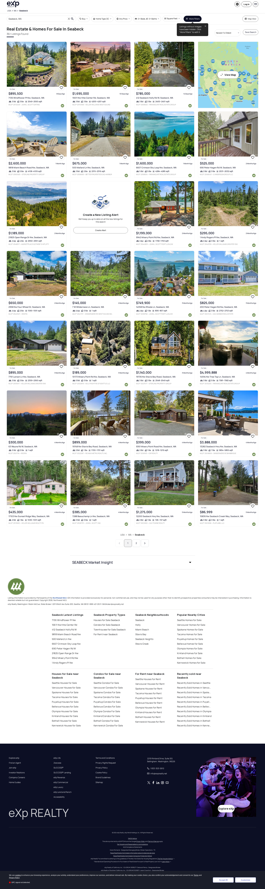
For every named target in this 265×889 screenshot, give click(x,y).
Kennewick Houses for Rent (150, 721)
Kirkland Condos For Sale (107, 716)
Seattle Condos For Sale (106, 682)
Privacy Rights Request (106, 763)
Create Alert (100, 230)
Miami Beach (142, 629)
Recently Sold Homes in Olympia (194, 711)
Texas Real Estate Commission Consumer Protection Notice (132, 856)
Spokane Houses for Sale (65, 692)
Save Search (250, 32)
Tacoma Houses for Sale (65, 697)
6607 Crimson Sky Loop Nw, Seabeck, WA (156, 167)
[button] (132, 562)
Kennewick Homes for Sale (191, 662)
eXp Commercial (61, 782)
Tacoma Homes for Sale (189, 634)
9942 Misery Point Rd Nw (65, 658)
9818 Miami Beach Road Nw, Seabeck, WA (28, 167)
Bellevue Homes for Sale (190, 643)
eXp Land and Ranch (63, 792)
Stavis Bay (140, 634)
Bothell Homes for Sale (189, 658)
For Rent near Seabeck (106, 634)
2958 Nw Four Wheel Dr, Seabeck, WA (26, 307)
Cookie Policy (101, 773)
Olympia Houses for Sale (65, 711)
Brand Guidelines (103, 777)
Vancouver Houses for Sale (66, 687)
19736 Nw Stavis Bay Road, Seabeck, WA (156, 376)
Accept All (223, 880)
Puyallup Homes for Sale (190, 639)
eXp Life (57, 758)
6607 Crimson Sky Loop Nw (66, 643)
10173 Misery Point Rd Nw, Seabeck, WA (91, 376)
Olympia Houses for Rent (148, 707)
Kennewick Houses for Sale (66, 725)
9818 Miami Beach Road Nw (66, 634)
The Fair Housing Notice (165, 859)
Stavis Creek (142, 643)
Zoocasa (57, 763)
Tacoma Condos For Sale (107, 697)
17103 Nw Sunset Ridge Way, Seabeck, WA (29, 516)
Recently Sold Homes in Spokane (194, 692)
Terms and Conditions (105, 758)
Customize (245, 880)
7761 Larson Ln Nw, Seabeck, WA (24, 376)
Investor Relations (17, 773)
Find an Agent (15, 763)
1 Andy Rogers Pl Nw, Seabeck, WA (216, 237)
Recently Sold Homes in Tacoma (194, 697)
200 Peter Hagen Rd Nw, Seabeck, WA (218, 307)
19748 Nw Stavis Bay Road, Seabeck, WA (92, 446)
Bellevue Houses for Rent (148, 702)
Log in (246, 4)
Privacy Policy (102, 768)
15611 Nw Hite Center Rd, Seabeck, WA (91, 97)
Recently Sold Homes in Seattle (193, 682)
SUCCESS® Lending (62, 773)
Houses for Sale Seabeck (107, 620)
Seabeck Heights (144, 639)
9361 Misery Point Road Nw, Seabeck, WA (156, 446)
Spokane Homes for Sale (190, 629)
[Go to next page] (145, 543)
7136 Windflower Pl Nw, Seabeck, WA (26, 97)
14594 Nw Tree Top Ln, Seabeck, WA (217, 376)
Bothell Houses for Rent (148, 717)
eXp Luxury (58, 787)
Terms (196, 875)
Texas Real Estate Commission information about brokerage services (132, 853)
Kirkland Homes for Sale (190, 653)
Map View (252, 18)
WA (129, 534)
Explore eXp (14, 758)
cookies (18, 875)
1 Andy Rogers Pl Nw (62, 662)
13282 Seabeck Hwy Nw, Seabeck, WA (218, 446)
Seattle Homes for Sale (189, 620)
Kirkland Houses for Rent (148, 712)
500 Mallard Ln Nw (61, 639)
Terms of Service (153, 841)
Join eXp (12, 768)
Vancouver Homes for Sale (191, 624)
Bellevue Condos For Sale (107, 706)
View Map (230, 74)
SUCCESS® (58, 768)
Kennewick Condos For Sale (108, 725)
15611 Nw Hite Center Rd (64, 624)
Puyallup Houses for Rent (148, 698)
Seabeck (140, 534)
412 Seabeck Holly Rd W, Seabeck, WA (154, 97)
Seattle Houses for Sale (64, 682)
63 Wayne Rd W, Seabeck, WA (22, 446)
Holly (138, 624)
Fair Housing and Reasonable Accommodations (132, 844)
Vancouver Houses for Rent (150, 683)
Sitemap (99, 782)
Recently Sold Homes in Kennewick (194, 725)
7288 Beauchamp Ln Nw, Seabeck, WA (91, 516)
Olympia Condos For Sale (107, 711)
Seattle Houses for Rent (148, 679)
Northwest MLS (60, 598)
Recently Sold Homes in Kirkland (194, 716)
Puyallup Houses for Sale (65, 701)
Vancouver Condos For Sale (108, 687)
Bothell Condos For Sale (106, 720)
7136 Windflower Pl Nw (64, 620)
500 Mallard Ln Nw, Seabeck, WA (88, 167)
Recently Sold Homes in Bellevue (194, 706)
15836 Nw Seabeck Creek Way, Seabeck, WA (221, 516)
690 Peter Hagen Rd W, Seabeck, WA (218, 167)
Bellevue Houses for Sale (65, 706)
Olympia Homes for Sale (190, 648)
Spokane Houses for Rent (148, 688)
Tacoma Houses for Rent (148, 693)
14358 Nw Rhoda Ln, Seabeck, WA (152, 307)
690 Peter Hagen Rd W (64, 648)
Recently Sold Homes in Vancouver (194, 687)
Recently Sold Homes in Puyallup (194, 701)
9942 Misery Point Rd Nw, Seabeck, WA (155, 237)
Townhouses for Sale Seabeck (110, 629)
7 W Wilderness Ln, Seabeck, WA (88, 307)
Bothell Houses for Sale (64, 720)
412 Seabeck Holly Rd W (64, 629)
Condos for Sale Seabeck (107, 624)
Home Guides (15, 782)
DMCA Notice (132, 838)
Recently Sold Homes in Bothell (193, 720)
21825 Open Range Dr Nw (65, 653)
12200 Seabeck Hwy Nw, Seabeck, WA (154, 516)
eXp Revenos (59, 777)
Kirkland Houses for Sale (65, 716)
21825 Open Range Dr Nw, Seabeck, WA (27, 237)
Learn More (165, 862)
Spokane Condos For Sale (107, 692)
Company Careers (17, 777)
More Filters (194, 18)
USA (122, 534)
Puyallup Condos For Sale (107, 701)
